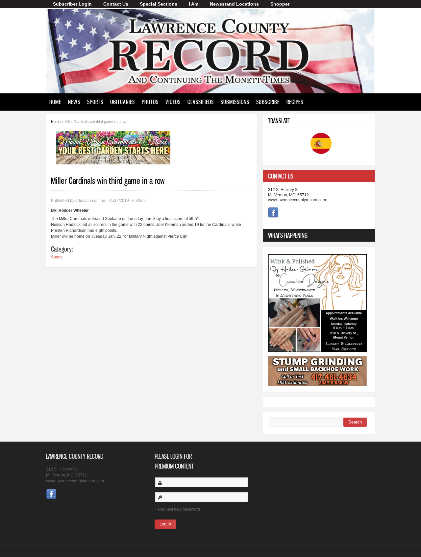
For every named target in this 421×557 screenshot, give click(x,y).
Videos (173, 101)
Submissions (235, 101)
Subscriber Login (72, 4)
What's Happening (288, 235)
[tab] (319, 176)
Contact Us (115, 4)
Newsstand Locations (234, 4)
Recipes (294, 101)
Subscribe (268, 101)
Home (55, 101)
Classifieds (200, 101)
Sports (95, 101)
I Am (193, 4)
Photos (150, 101)
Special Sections (158, 4)
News (74, 101)
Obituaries (122, 101)
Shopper (279, 4)
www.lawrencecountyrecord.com (297, 200)
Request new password (179, 509)
